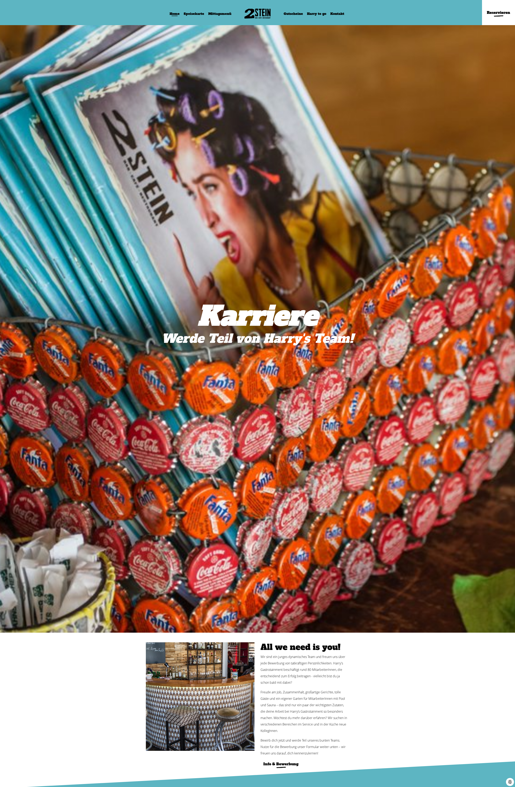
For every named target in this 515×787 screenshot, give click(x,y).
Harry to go (316, 13)
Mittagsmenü (219, 13)
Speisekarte (194, 13)
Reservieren (498, 12)
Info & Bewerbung (281, 764)
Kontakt (337, 13)
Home (175, 13)
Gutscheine (293, 13)
